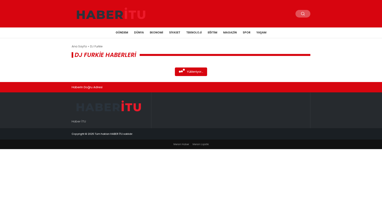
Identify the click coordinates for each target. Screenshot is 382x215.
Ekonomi (156, 32)
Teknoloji (194, 32)
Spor (246, 32)
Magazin (230, 32)
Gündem (122, 32)
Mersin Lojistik (201, 144)
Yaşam (261, 32)
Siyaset (174, 32)
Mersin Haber (181, 144)
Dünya (139, 32)
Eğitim (212, 32)
